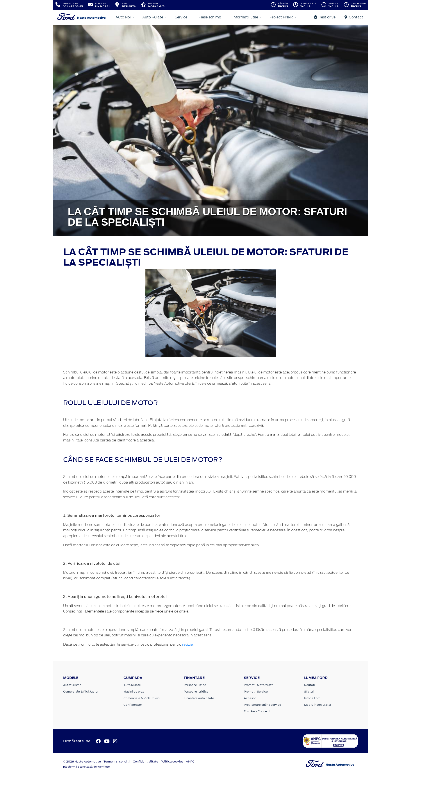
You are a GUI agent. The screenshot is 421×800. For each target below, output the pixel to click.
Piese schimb (210, 17)
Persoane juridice (196, 691)
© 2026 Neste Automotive (82, 761)
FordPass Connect (257, 711)
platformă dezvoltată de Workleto (86, 766)
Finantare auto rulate (199, 698)
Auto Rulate (153, 17)
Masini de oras (133, 691)
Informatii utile (246, 17)
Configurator (132, 705)
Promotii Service (256, 691)
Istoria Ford (312, 698)
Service (181, 17)
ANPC (190, 761)
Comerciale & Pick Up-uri (81, 691)
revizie (187, 644)
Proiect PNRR (282, 17)
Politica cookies (172, 761)
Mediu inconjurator (317, 705)
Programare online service (262, 705)
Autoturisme (72, 685)
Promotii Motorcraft (258, 685)
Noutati (309, 685)
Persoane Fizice (195, 685)
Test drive (326, 17)
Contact (355, 17)
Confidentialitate (145, 761)
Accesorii (250, 698)
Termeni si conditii (116, 761)
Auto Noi (124, 17)
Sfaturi (309, 691)
